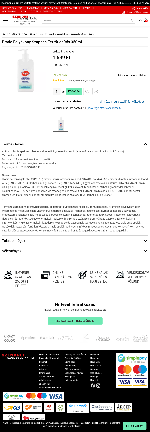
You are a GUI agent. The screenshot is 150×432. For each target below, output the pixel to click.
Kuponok (86, 8)
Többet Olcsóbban (53, 11)
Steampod (95, 369)
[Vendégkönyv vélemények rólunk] (131, 279)
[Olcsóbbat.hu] (102, 407)
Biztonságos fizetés (74, 373)
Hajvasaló (94, 358)
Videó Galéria (70, 8)
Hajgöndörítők (71, 380)
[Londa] (121, 338)
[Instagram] (98, 385)
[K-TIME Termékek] (84, 338)
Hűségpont (70, 376)
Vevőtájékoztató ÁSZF (75, 354)
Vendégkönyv (71, 365)
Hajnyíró (94, 380)
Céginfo (43, 369)
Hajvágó (94, 376)
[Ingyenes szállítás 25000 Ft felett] (19, 279)
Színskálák (70, 362)
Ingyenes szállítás (12, 8)
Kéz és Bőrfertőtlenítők (33, 34)
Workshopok (9, 11)
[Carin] (103, 338)
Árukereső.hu (78, 411)
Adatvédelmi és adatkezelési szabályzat (46, 380)
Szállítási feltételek (74, 358)
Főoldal (5, 34)
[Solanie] (140, 338)
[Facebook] (92, 385)
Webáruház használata (50, 387)
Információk (44, 373)
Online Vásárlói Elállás (49, 354)
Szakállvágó (96, 373)
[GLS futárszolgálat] (12, 407)
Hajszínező (95, 365)
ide (78, 426)
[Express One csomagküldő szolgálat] (32, 407)
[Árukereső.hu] (78, 406)
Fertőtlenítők (16, 34)
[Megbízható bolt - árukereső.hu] (60, 407)
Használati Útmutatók (49, 358)
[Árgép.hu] (123, 407)
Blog (23, 11)
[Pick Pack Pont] (49, 407)
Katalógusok (51, 8)
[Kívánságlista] (140, 21)
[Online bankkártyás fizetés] (56, 279)
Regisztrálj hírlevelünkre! (75, 320)
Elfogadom (134, 426)
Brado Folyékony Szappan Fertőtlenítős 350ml (75, 34)
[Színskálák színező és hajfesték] (93, 279)
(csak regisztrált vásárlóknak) (104, 108)
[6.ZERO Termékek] (65, 338)
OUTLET (34, 11)
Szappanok (49, 34)
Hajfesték (94, 354)
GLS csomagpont (73, 369)
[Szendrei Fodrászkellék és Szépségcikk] (25, 20)
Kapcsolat (33, 8)
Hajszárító (95, 362)
